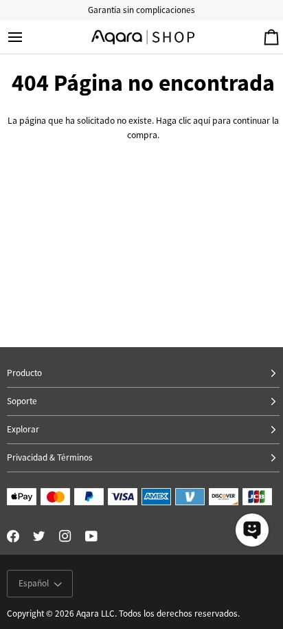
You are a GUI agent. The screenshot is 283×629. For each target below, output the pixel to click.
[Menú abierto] (27, 37)
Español (34, 583)
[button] (143, 430)
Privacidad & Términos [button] (50, 457)
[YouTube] (91, 536)
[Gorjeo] (39, 536)
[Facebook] (13, 536)
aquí (201, 120)
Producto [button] (24, 373)
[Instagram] (65, 536)
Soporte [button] (22, 401)
